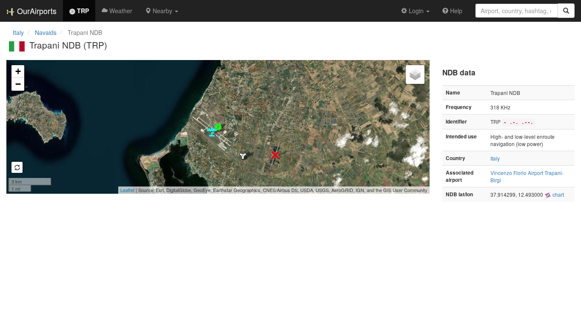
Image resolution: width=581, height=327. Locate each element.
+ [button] (18, 71)
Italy (18, 32)
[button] (162, 10)
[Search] (566, 10)
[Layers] (415, 74)
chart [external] (557, 194)
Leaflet (127, 189)
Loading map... (216, 127)
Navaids (46, 32)
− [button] (18, 84)
